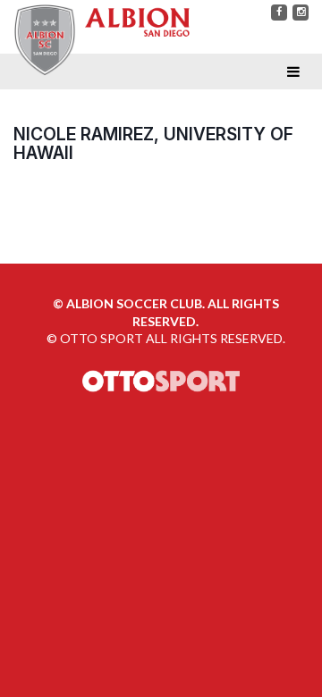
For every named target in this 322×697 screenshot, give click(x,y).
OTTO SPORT (101, 338)
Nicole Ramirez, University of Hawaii (153, 143)
